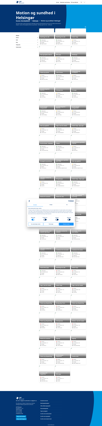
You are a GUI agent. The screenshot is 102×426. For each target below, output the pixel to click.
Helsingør (35, 21)
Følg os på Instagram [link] (21, 419)
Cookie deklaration (51, 424)
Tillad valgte (51, 224)
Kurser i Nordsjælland (23, 21)
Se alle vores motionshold (45, 413)
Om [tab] (67, 204)
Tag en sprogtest (43, 411)
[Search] (81, 2)
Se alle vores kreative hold (45, 419)
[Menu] (84, 2)
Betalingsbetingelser (44, 403)
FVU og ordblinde (74, 2)
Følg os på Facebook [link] (21, 416)
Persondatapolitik (44, 408)
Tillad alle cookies (66, 224)
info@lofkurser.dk (19, 413)
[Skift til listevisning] (85, 27)
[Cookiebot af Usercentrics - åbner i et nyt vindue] (69, 201)
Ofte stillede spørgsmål (45, 405)
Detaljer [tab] (51, 204)
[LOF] (23, 2)
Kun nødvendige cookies (35, 224)
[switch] (45, 219)
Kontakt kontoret (44, 400)
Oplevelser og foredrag (65, 2)
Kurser (57, 2)
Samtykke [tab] (35, 204)
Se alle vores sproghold (45, 416)
